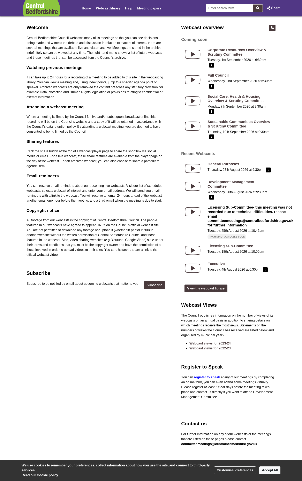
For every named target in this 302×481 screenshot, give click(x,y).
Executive (216, 264)
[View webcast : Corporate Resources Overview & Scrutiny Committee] (192, 54)
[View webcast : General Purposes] (192, 168)
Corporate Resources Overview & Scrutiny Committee (236, 52)
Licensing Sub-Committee (230, 246)
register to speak (207, 377)
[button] (273, 8)
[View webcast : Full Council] (192, 79)
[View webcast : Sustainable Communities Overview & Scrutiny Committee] (192, 126)
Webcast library (108, 8)
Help (128, 8)
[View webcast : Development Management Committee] (192, 186)
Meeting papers (149, 8)
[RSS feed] (272, 28)
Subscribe (154, 285)
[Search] (258, 8)
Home (86, 8)
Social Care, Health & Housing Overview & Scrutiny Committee (235, 98)
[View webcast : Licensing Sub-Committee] (192, 250)
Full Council (218, 75)
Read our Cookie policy (40, 475)
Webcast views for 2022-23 (210, 348)
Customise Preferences (235, 470)
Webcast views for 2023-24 (210, 343)
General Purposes (223, 164)
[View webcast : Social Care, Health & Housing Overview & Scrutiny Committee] (192, 100)
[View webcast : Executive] (192, 268)
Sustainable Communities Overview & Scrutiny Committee (238, 124)
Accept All (270, 470)
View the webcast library (206, 288)
